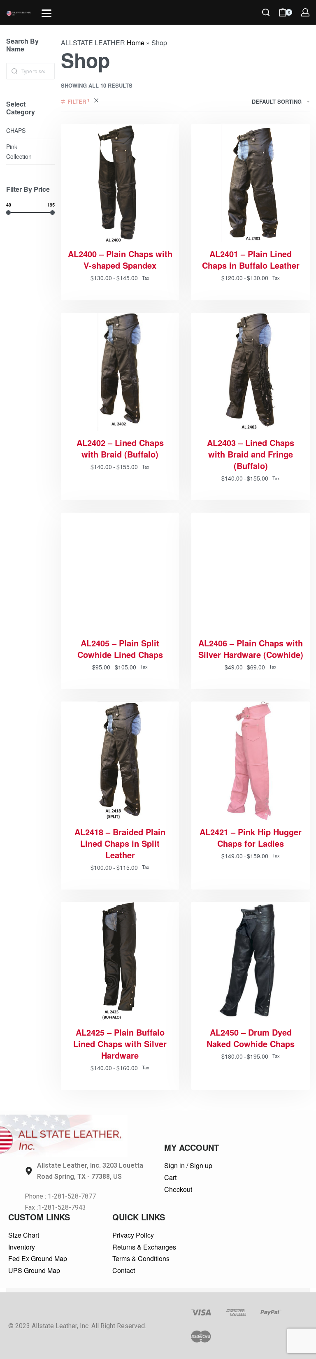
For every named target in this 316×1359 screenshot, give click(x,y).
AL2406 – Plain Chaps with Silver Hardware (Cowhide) (250, 648)
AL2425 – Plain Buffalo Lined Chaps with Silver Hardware (120, 1044)
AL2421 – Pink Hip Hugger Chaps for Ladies (251, 837)
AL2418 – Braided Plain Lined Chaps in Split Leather (119, 843)
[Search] (266, 12)
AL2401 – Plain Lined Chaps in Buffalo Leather (251, 259)
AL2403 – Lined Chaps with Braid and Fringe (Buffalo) (250, 454)
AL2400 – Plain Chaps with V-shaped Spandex (120, 259)
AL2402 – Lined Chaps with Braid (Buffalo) (120, 448)
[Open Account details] (305, 12)
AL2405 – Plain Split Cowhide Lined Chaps (120, 648)
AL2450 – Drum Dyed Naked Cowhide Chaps (251, 1038)
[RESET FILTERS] (96, 101)
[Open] (46, 13)
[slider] (8, 212)
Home (135, 42)
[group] (120, 961)
